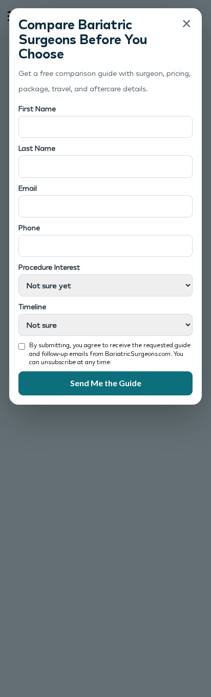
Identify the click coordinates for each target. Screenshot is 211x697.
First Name (37, 108)
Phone (29, 227)
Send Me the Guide (105, 383)
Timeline (32, 306)
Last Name (36, 148)
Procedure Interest (49, 267)
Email (27, 188)
